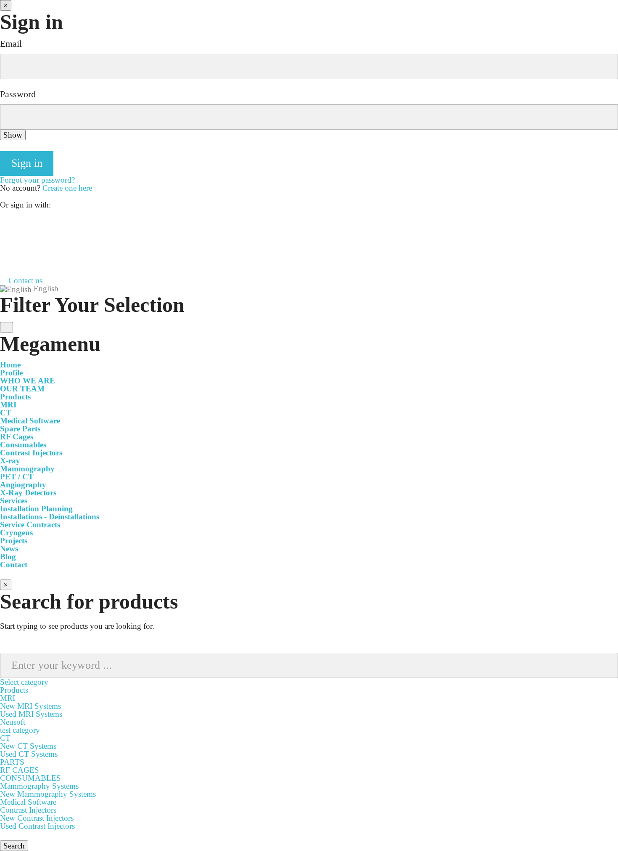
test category (20, 730)
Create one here (67, 187)
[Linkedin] (3, 253)
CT (5, 412)
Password (18, 94)
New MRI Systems (30, 706)
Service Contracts (30, 524)
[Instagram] (3, 237)
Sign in (26, 163)
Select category (24, 682)
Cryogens (16, 532)
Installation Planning (36, 508)
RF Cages (16, 436)
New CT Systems (28, 746)
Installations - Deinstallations (49, 516)
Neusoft (12, 722)
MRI (8, 404)
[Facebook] (3, 221)
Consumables (23, 444)
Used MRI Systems (31, 714)
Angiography (23, 484)
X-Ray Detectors (28, 492)
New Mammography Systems (48, 794)
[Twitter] (3, 245)
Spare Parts (20, 428)
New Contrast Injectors (37, 818)
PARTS (12, 762)
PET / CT (17, 476)
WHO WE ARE (27, 380)
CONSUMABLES (30, 778)
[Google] (3, 229)
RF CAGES (19, 770)
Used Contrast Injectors (37, 826)
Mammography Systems (39, 786)
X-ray (10, 460)
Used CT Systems (29, 754)
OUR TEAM (22, 388)
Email (11, 43)
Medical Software (30, 420)
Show (12, 134)
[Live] (3, 261)
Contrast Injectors (31, 452)
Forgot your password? (37, 180)
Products (14, 690)
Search (14, 845)
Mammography (27, 468)
